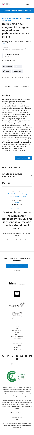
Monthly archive (17, 343)
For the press (17, 345)
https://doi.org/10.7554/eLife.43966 (12, 49)
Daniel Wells (13, 42)
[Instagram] (21, 357)
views (6, 78)
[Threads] (30, 357)
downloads (16, 78)
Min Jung (5, 42)
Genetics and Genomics (19, 196)
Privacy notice (17, 270)
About (17, 326)
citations (26, 78)
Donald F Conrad (23, 42)
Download (9, 67)
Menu (27, 4)
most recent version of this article (21, 11)
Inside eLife (17, 341)
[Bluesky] (3, 357)
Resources (17, 347)
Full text (8, 86)
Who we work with (17, 330)
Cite (19, 67)
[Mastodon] (17, 357)
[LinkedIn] (8, 357)
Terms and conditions (17, 336)
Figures (16, 86)
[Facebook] (17, 360)
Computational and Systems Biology (13, 18)
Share (7, 71)
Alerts (17, 332)
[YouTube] (26, 357)
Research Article (7, 16)
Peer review (25, 86)
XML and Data (17, 349)
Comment (18, 71)
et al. (4, 44)
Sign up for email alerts (17, 266)
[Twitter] (12, 357)
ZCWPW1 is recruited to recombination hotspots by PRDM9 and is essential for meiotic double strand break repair (17, 221)
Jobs (17, 328)
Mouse (17, 203)
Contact (17, 334)
